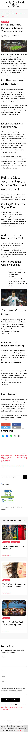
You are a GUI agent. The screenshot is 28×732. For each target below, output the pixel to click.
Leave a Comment (6, 36)
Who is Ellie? (10, 723)
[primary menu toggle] (2, 4)
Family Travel (15, 542)
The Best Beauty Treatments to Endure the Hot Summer (13, 585)
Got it (19, 730)
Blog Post (5, 21)
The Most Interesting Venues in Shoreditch (13, 547)
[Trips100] (7, 502)
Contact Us (18, 723)
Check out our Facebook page (12, 466)
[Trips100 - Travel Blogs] (7, 497)
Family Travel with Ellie (14, 3)
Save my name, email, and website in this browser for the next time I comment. (13, 689)
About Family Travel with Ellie (14, 721)
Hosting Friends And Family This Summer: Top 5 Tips (12, 623)
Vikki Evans (6, 35)
